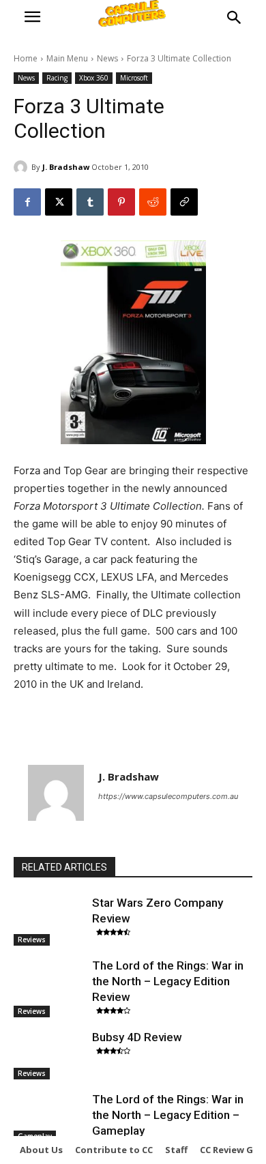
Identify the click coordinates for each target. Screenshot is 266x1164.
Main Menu (67, 58)
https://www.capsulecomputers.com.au (168, 796)
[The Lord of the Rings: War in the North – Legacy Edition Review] (49, 983)
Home (26, 58)
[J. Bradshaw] (22, 167)
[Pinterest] (121, 202)
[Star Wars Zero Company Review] (49, 920)
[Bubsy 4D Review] (49, 1055)
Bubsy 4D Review (137, 1037)
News (107, 58)
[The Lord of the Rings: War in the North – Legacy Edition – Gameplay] (49, 1117)
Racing (57, 78)
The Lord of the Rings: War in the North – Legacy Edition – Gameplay (167, 1114)
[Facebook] (27, 202)
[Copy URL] (184, 202)
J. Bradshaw (65, 167)
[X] (58, 202)
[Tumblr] (90, 202)
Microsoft (134, 78)
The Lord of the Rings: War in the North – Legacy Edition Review (167, 981)
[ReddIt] (152, 202)
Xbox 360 (93, 78)
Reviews (32, 939)
